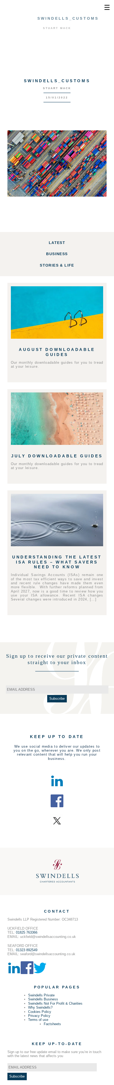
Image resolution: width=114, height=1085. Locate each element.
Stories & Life (57, 265)
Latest (57, 243)
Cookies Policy (39, 1012)
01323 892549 (26, 950)
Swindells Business (43, 999)
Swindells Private (41, 995)
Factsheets (52, 1024)
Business (57, 254)
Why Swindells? (40, 1007)
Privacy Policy (39, 1016)
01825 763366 (26, 932)
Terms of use (38, 1020)
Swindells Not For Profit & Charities (55, 1003)
